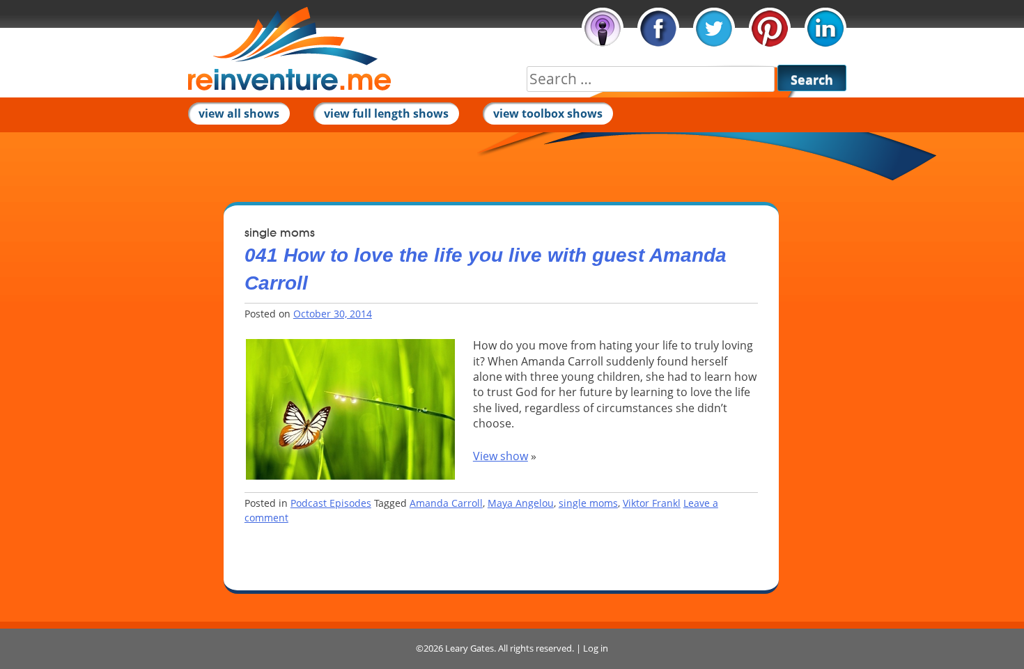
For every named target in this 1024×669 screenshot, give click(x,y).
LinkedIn (825, 28)
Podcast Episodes (330, 503)
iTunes (602, 28)
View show (500, 456)
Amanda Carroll (446, 503)
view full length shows (386, 113)
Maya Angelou (521, 503)
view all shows (239, 113)
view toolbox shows (548, 113)
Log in (595, 648)
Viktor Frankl (652, 503)
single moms (588, 503)
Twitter (714, 28)
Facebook (658, 28)
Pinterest (770, 28)
